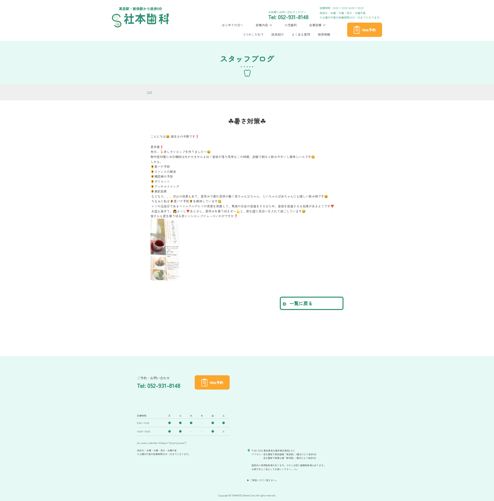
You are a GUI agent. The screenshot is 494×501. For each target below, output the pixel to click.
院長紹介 (278, 34)
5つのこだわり (254, 34)
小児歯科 (290, 25)
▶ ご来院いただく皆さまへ (261, 480)
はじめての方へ (232, 25)
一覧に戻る (300, 303)
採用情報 (324, 34)
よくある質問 (301, 34)
